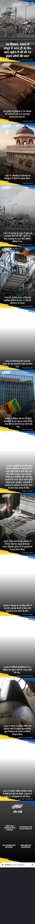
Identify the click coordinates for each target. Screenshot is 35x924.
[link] (9, 824)
